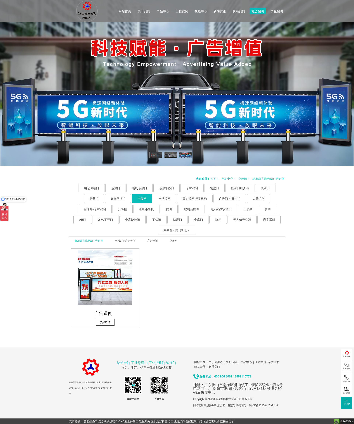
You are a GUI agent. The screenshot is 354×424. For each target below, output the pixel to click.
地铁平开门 (105, 219)
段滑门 (265, 188)
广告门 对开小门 (229, 198)
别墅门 (214, 188)
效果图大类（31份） (177, 230)
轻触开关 (144, 421)
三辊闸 (248, 209)
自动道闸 (164, 198)
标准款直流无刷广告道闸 (268, 178)
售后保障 (231, 362)
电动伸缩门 (91, 188)
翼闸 (268, 209)
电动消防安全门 (221, 209)
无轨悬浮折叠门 (160, 421)
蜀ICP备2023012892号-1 (263, 405)
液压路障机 (146, 209)
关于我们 (144, 11)
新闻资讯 (220, 11)
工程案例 (182, 11)
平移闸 (156, 219)
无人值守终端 (242, 219)
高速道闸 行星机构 (195, 198)
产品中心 (163, 11)
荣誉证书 (273, 362)
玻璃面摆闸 (191, 209)
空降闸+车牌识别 (95, 209)
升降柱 (122, 209)
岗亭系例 (269, 219)
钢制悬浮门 (139, 188)
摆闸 (169, 209)
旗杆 (218, 219)
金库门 (198, 219)
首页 (213, 178)
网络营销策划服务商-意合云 (209, 405)
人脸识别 (258, 198)
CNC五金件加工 (128, 421)
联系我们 (238, 11)
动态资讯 (199, 366)
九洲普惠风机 (211, 421)
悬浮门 (115, 188)
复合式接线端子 (108, 421)
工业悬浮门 (178, 421)
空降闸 (242, 178)
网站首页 (125, 11)
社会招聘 (257, 11)
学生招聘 (276, 11)
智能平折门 (118, 198)
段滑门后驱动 (240, 188)
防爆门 (177, 219)
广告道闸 (152, 240)
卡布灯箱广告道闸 (125, 240)
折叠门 (94, 198)
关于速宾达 (216, 362)
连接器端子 (227, 421)
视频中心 (201, 11)
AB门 (82, 219)
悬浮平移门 (166, 188)
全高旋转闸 (132, 219)
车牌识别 (192, 188)
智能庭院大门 (193, 421)
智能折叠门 (91, 421)
